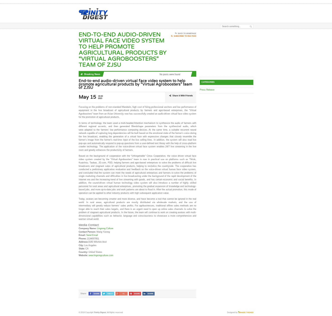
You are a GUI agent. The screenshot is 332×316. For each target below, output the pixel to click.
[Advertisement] (212, 12)
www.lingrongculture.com (101, 255)
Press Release (207, 89)
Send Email (92, 235)
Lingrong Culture (105, 228)
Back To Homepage (187, 33)
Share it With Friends (182, 95)
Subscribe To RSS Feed (185, 36)
